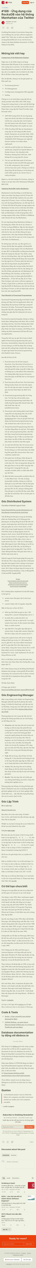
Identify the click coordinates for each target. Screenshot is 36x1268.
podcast (21, 1004)
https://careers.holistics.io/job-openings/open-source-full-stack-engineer (15, 1074)
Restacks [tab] (13, 1155)
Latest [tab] (8, 1178)
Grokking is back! (8, 1183)
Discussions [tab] (15, 1178)
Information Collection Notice (19, 1133)
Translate (5, 7)
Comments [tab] (6, 1155)
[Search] (33, 1178)
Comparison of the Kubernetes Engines (15, 57)
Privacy (24, 1253)
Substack (9, 1264)
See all (5, 1229)
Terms (29, 1253)
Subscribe (25, 2)
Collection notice (18, 1255)
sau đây (14, 881)
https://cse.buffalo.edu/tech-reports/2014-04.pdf (17, 690)
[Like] (3, 28)
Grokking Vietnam (11, 21)
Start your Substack (13, 1259)
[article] (18, 1187)
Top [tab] (4, 1178)
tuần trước (11, 830)
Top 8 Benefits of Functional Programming (16, 295)
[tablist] (9, 1155)
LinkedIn (10, 1000)
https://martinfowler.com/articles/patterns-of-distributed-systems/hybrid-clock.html (16, 511)
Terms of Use (26, 1131)
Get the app (27, 1259)
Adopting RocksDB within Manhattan (15, 188)
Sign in (32, 2)
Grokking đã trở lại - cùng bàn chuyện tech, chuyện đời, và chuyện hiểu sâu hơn (13, 1186)
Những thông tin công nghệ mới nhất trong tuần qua (13, 1204)
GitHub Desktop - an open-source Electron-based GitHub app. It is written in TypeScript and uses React (20, 1024)
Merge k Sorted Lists (8, 810)
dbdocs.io (16, 1046)
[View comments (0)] (8, 28)
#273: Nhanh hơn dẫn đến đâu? (11, 1215)
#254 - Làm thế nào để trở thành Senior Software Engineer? (11, 1199)
